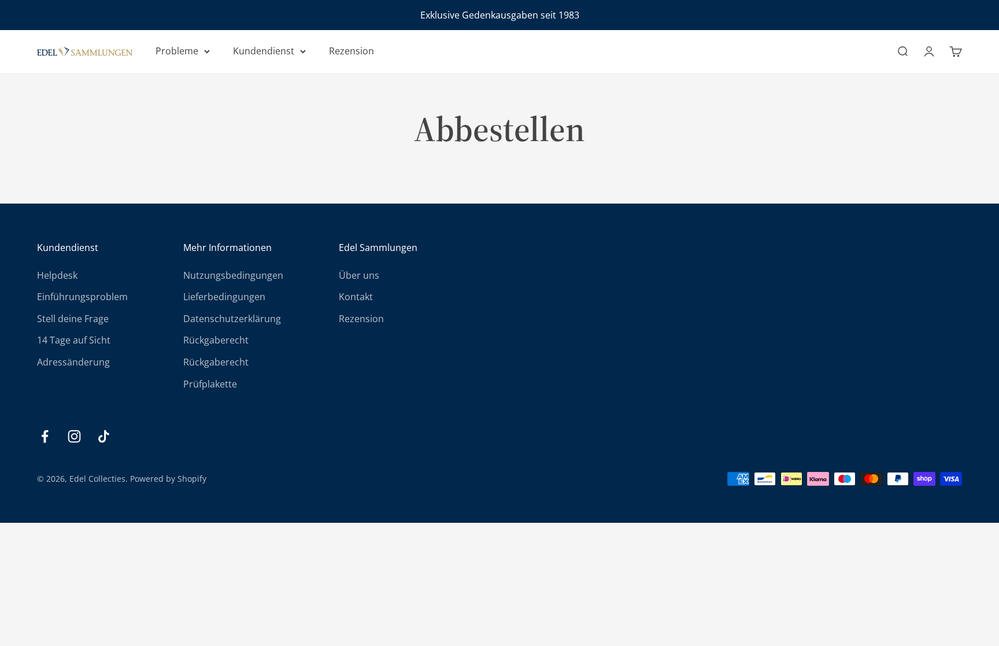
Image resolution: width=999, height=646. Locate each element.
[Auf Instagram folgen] (74, 436)
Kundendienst (263, 51)
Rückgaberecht (216, 340)
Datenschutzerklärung (232, 318)
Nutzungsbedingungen (233, 275)
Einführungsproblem (82, 296)
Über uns (359, 275)
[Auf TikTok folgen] (104, 436)
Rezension (351, 51)
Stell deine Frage (73, 318)
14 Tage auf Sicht (73, 340)
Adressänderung (73, 362)
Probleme (177, 51)
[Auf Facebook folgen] (45, 436)
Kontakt (356, 296)
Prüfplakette (210, 384)
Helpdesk (57, 275)
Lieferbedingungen (224, 296)
